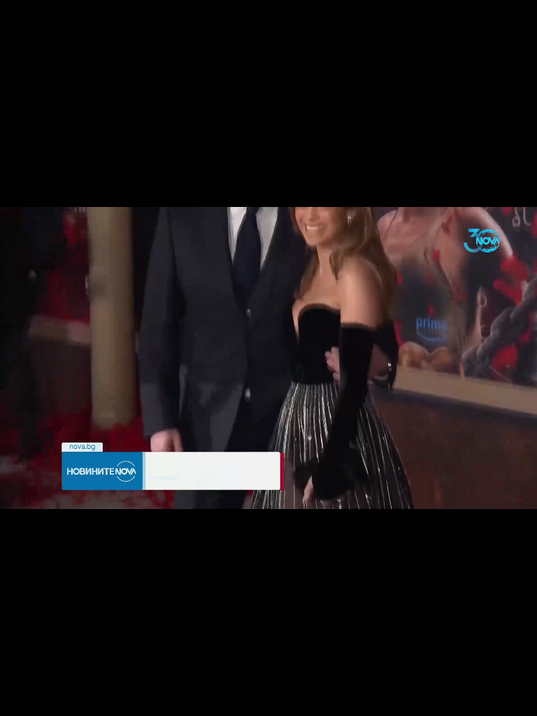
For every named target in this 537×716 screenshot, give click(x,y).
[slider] (217, 678)
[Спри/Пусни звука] (53, 698)
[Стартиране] (23, 698)
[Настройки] (510, 24)
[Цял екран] (482, 698)
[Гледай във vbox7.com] (511, 698)
